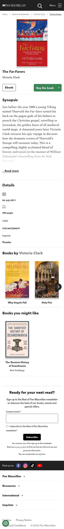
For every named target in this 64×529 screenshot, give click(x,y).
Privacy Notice (23, 520)
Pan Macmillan (11, 476)
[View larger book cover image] (32, 42)
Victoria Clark (39, 14)
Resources (9, 486)
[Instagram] (25, 465)
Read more (12, 171)
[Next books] (58, 287)
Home (4, 14)
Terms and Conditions (14, 525)
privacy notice (20, 447)
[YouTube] (39, 465)
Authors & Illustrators (20, 14)
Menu (53, 5)
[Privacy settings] (5, 523)
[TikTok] (32, 465)
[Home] (14, 5)
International (10, 495)
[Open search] (40, 6)
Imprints (7, 505)
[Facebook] (18, 465)
